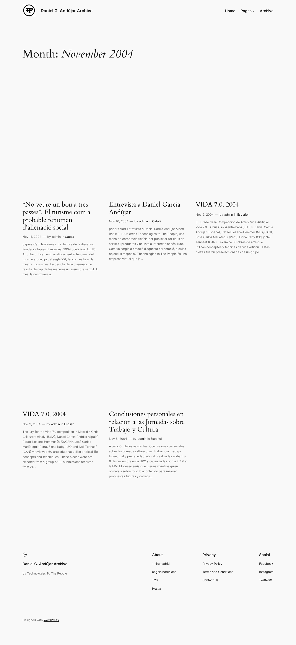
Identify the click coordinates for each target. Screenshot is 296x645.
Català (69, 236)
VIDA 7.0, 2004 (217, 205)
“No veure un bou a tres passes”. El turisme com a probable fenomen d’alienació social (56, 216)
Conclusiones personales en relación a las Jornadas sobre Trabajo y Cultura (147, 422)
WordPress (51, 620)
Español (242, 214)
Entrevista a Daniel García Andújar (144, 208)
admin (56, 236)
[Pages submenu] (253, 11)
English (69, 424)
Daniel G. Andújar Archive (67, 10)
